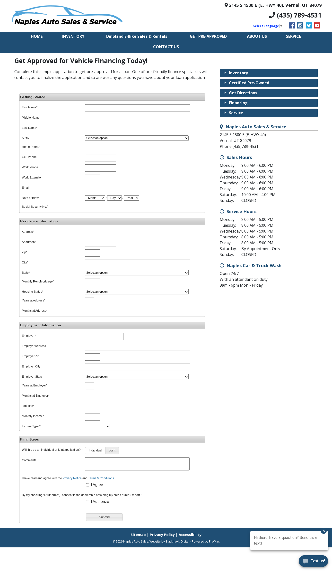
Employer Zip (30, 356)
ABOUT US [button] (257, 36)
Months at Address (34, 310)
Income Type (31, 426)
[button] (95, 450)
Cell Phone (29, 157)
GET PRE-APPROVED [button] (208, 36)
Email (26, 187)
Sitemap (138, 534)
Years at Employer (34, 385)
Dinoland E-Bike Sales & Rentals (136, 36)
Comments (29, 460)
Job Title (28, 406)
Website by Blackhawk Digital (169, 541)
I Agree (96, 485)
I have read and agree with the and (68, 478)
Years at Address (33, 300)
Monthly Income (33, 416)
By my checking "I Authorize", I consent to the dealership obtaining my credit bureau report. (82, 495)
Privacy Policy (162, 534)
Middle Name (31, 117)
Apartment (28, 242)
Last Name (29, 128)
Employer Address (34, 346)
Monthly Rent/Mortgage (38, 281)
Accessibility (190, 534)
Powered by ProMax (205, 541)
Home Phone (31, 147)
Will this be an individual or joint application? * (52, 449)
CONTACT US (166, 46)
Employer (29, 336)
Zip (24, 252)
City (25, 262)
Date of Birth (30, 198)
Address (28, 232)
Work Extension (32, 177)
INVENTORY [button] (73, 36)
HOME (37, 36)
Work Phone (30, 167)
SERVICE (293, 36)
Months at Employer (35, 395)
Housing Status (32, 291)
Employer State (32, 376)
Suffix (25, 138)
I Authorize (99, 501)
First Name (29, 107)
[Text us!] (313, 562)
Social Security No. (35, 206)
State (26, 272)
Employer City (31, 366)
